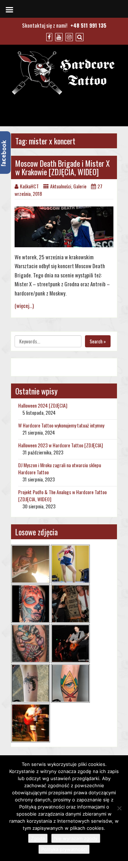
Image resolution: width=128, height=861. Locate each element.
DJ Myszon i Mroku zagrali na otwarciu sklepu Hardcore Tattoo (59, 468)
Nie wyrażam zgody (75, 838)
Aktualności (60, 186)
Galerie (79, 186)
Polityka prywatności (64, 849)
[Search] (79, 36)
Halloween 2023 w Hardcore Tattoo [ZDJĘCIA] (60, 445)
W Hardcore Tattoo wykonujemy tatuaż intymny (61, 425)
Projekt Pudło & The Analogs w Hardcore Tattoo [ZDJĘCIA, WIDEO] (62, 495)
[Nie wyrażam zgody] (119, 808)
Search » (98, 341)
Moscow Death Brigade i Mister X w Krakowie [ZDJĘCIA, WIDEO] (62, 167)
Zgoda (38, 838)
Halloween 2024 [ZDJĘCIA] (42, 405)
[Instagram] (68, 36)
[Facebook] (48, 36)
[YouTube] (58, 36)
